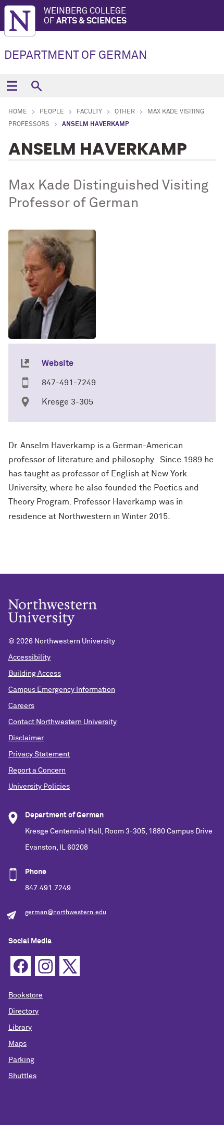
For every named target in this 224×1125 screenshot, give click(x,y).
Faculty (89, 112)
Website (57, 363)
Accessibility (29, 657)
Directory (23, 1011)
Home (17, 112)
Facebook (20, 966)
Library (20, 1027)
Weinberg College (85, 16)
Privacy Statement (39, 754)
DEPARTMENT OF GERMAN (75, 55)
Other (125, 112)
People (52, 112)
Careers (21, 706)
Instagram (45, 966)
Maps (17, 1043)
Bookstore (25, 995)
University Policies (39, 786)
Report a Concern (37, 770)
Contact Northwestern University (62, 722)
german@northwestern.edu (65, 912)
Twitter (69, 966)
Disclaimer (26, 738)
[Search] (36, 85)
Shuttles (22, 1076)
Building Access (34, 673)
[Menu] (11, 85)
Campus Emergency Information (61, 689)
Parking (21, 1060)
